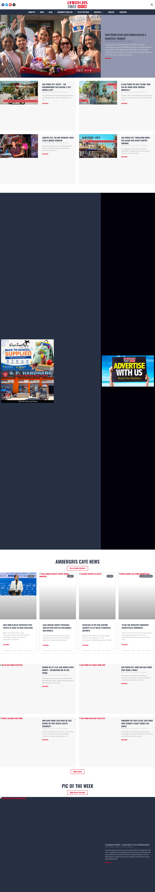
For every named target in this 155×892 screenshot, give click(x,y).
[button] (152, 4)
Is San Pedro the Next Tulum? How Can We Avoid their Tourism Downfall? (135, 87)
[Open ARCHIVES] (102, 12)
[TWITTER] (6, 4)
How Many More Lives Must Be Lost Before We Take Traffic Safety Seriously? (57, 723)
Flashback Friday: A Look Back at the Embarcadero (127, 844)
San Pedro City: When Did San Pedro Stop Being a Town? (136, 668)
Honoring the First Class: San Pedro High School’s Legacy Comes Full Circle (137, 723)
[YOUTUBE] (10, 4)
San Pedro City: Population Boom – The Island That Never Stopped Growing (136, 140)
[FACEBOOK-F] (2, 4)
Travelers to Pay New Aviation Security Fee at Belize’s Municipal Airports (96, 628)
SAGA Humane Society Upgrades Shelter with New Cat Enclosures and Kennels (57, 628)
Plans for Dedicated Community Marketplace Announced (135, 626)
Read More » (108, 58)
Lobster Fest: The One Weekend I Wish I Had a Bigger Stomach (57, 139)
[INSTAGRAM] (14, 4)
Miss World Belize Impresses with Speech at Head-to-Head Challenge (18, 626)
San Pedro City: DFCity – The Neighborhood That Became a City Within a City (56, 87)
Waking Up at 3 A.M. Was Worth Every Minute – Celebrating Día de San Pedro (58, 670)
